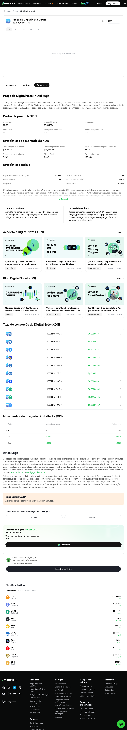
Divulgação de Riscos (35, 472)
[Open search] (103, 21)
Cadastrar (65, 545)
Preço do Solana (86, 715)
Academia (34, 726)
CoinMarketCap (111, 683)
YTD (46, 29)
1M (23, 29)
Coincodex (109, 690)
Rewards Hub (60, 683)
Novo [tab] (20, 590)
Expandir (64, 199)
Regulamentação (94, 268)
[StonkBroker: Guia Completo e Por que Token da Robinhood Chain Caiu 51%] (104, 293)
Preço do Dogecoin (87, 718)
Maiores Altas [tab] (30, 590)
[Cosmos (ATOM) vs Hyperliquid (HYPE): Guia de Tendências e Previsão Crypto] (63, 247)
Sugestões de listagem (64, 708)
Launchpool (35, 709)
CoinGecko (109, 687)
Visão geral (11, 85)
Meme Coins (10, 268)
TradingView (110, 693)
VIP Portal (59, 690)
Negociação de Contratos (36, 684)
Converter (42, 85)
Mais (119, 232)
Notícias (26, 85)
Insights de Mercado (54, 314)
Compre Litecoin (86, 692)
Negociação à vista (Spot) (37, 690)
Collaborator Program (63, 696)
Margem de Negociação (39, 694)
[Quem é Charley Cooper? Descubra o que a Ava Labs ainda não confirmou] (104, 247)
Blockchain (51, 268)
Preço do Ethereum (87, 712)
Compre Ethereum (87, 696)
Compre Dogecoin (87, 689)
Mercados (37, 3)
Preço (15, 11)
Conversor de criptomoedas (35, 702)
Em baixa (92, 517)
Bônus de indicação (63, 687)
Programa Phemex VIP (63, 693)
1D (9, 29)
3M (31, 29)
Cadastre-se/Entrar (63, 569)
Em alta (34, 517)
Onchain (74, 3)
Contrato (47, 3)
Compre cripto (24, 3)
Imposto (58, 717)
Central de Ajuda (36, 723)
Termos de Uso (17, 472)
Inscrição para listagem (64, 705)
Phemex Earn (35, 706)
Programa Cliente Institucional (62, 700)
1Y (38, 29)
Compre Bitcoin (86, 686)
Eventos (9, 314)
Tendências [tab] (11, 590)
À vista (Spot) (62, 3)
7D (16, 29)
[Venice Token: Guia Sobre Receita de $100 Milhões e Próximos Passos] (63, 293)
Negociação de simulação (61, 712)
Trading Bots (35, 713)
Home (8, 11)
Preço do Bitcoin (86, 709)
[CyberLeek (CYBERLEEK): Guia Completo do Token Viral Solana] (22, 247)
